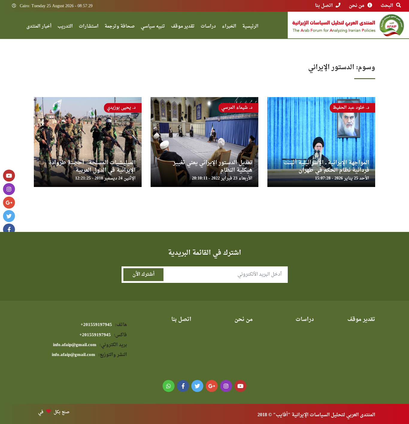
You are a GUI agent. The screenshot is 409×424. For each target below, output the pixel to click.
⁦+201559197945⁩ (104, 325)
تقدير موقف (183, 27)
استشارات (89, 27)
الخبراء (229, 27)
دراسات (208, 27)
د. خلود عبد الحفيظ (351, 108)
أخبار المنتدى (38, 27)
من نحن (356, 5)
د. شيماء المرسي (236, 108)
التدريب (65, 27)
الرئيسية (250, 27)
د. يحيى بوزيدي (121, 108)
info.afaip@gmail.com (90, 345)
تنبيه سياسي (153, 27)
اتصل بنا (324, 5)
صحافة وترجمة (119, 27)
